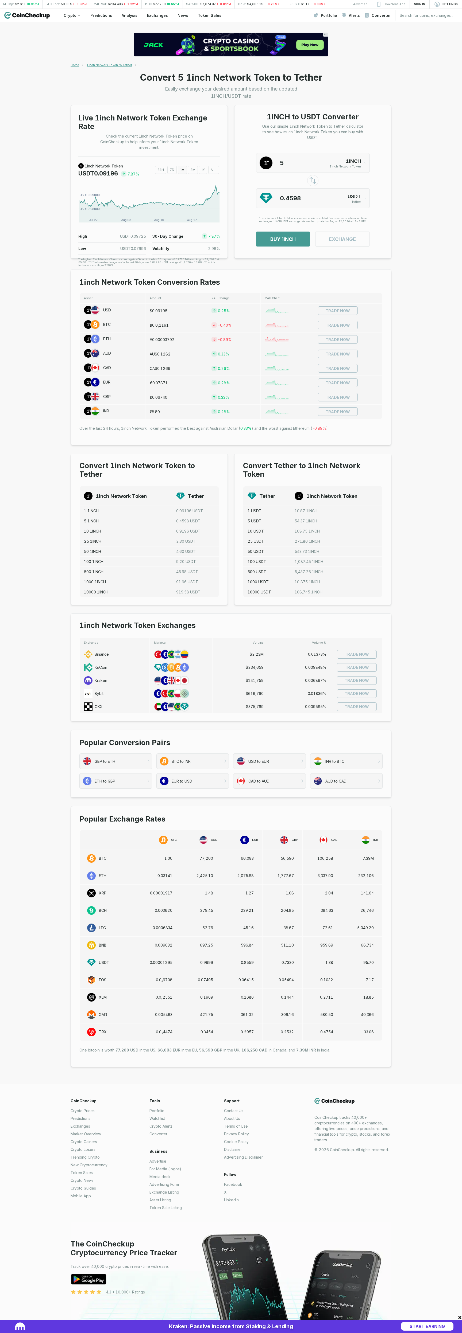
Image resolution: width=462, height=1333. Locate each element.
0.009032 (163, 945)
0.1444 (287, 997)
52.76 (207, 927)
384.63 (327, 910)
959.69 (326, 945)
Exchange (342, 239)
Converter (158, 1134)
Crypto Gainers (84, 1141)
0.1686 (247, 997)
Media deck (160, 1176)
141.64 (367, 893)
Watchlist (157, 1118)
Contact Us (233, 1110)
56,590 (287, 858)
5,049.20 (365, 927)
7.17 (370, 980)
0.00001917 (161, 893)
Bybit (99, 693)
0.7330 (288, 962)
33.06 (369, 1032)
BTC (107, 324)
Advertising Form (164, 1184)
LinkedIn (231, 1200)
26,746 (367, 910)
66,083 (247, 858)
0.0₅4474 (164, 1032)
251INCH (92, 541)
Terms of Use (236, 1126)
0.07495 (205, 980)
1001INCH (93, 561)
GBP (107, 396)
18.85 (368, 997)
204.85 (287, 910)
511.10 (287, 945)
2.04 (329, 893)
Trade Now (338, 310)
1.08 (290, 893)
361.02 (247, 1014)
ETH (107, 339)
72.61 (327, 927)
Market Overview (86, 1134)
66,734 (367, 945)
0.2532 (287, 1032)
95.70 (368, 962)
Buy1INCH (283, 239)
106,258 (325, 858)
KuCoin (101, 667)
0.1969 (206, 997)
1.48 (209, 893)
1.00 (168, 858)
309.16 (287, 1014)
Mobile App (81, 1196)
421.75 (206, 1014)
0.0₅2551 (164, 997)
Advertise (157, 1161)
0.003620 (163, 910)
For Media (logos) (165, 1169)
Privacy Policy (236, 1134)
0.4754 (326, 1032)
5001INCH (93, 571)
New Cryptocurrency (89, 1165)
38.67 (289, 927)
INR (106, 411)
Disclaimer (233, 1149)
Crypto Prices (83, 1110)
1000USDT (258, 582)
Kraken (101, 680)
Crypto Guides (83, 1188)
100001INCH (96, 592)
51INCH (91, 521)
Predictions (80, 1118)
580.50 (326, 1014)
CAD (107, 367)
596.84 (247, 945)
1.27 (249, 893)
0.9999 (206, 962)
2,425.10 (204, 875)
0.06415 (246, 980)
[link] (140, 65)
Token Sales (82, 1172)
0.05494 (286, 980)
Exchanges (80, 1126)
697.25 (206, 945)
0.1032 (326, 980)
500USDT (257, 571)
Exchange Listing (164, 1192)
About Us (232, 1118)
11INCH (91, 511)
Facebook (233, 1184)
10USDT (256, 531)
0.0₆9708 (164, 980)
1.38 (329, 962)
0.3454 (207, 1032)
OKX (99, 706)
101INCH (92, 531)
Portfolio (156, 1110)
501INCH (92, 551)
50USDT (256, 551)
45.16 (248, 927)
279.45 (206, 910)
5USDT (254, 521)
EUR (106, 382)
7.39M (368, 858)
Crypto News (82, 1180)
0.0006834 (162, 927)
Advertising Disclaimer (243, 1157)
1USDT (254, 511)
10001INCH (95, 582)
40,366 (367, 1014)
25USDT (256, 541)
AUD (107, 353)
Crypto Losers (83, 1149)
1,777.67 (286, 875)
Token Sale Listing (165, 1207)
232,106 (366, 875)
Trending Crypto (85, 1157)
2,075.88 (245, 875)
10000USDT (259, 592)
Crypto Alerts (160, 1126)
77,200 (206, 858)
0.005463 (163, 1014)
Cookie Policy (236, 1141)
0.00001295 (161, 962)
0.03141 (164, 875)
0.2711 (326, 997)
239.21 (247, 910)
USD (107, 310)
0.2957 (247, 1032)
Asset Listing (160, 1200)
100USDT (257, 561)
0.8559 (247, 962)
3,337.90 (325, 875)
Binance (102, 654)
